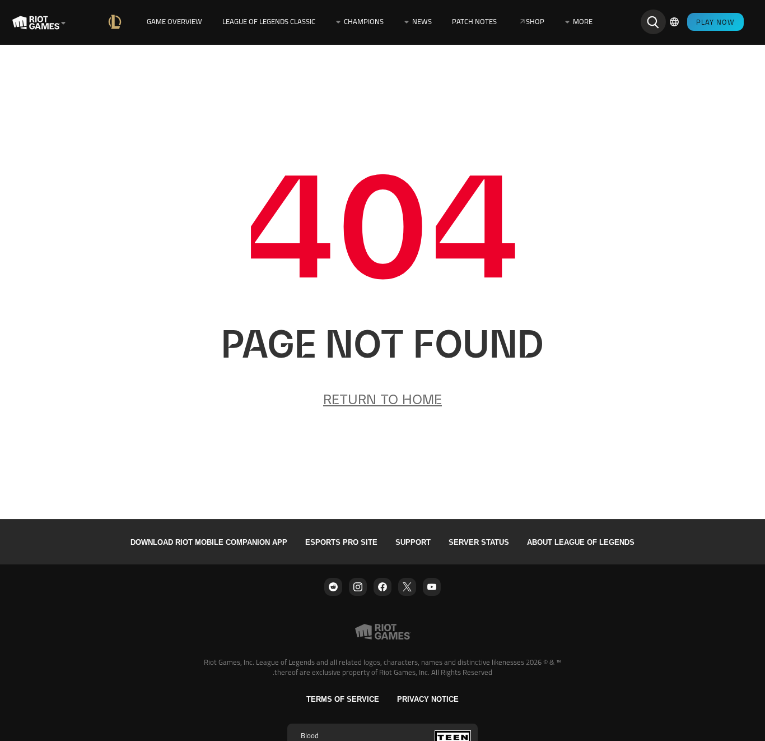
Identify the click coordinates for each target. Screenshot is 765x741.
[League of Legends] (117, 21)
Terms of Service (342, 699)
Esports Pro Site (341, 542)
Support (413, 542)
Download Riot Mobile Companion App (208, 542)
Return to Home (382, 399)
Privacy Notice (428, 699)
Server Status (479, 542)
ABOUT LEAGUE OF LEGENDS (581, 542)
